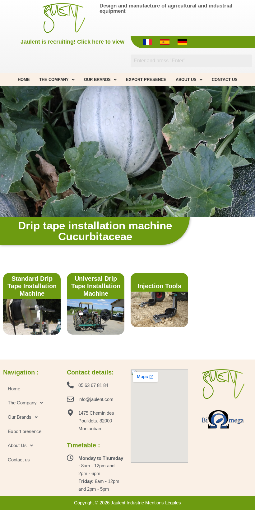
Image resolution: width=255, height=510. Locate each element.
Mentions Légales (163, 502)
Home (24, 79)
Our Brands (97, 79)
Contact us (225, 79)
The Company (54, 79)
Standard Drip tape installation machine (32, 286)
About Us (186, 79)
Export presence (146, 79)
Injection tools (159, 286)
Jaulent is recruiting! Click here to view (72, 42)
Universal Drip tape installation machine (95, 286)
